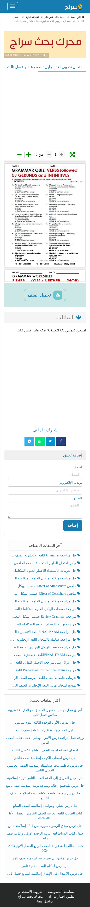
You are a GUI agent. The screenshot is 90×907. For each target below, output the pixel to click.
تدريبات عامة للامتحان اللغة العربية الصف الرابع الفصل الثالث (43, 678)
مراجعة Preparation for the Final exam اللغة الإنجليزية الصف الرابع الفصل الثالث (43, 670)
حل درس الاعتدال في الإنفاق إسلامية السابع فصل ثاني (45, 873)
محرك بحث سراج (30, 896)
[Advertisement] (45, 109)
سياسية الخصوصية (61, 892)
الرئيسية (76, 17)
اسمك (77, 467)
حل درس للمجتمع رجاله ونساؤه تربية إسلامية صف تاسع (45, 785)
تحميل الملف (40, 295)
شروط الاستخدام (30, 892)
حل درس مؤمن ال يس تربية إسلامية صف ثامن (45, 858)
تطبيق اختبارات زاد (61, 896)
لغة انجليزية (32, 17)
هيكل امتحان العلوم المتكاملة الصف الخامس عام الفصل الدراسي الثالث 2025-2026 (43, 563)
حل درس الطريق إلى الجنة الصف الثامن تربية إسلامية (45, 778)
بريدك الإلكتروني (70, 482)
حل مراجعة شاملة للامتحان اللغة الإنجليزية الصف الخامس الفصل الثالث (43, 639)
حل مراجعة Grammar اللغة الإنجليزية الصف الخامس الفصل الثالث (43, 555)
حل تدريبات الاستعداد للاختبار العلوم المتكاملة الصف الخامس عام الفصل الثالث (43, 570)
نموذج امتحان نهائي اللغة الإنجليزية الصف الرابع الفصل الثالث (43, 685)
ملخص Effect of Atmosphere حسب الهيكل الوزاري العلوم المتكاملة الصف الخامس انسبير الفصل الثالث (43, 586)
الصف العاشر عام (54, 17)
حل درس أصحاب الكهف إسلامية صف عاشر (45, 758)
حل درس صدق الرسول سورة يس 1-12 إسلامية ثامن (45, 826)
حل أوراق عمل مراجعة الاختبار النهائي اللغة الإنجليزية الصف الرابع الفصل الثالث (43, 662)
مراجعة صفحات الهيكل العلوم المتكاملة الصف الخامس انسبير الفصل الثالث (43, 609)
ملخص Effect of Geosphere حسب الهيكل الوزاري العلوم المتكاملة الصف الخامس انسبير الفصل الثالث (43, 593)
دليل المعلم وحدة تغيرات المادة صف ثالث (45, 730)
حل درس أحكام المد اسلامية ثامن (45, 866)
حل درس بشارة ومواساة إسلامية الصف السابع (45, 806)
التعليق (77, 498)
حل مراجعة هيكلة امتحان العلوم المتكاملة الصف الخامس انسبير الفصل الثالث (43, 578)
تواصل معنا (45, 901)
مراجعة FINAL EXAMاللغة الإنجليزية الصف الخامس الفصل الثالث (43, 655)
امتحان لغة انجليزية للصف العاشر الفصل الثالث (45, 750)
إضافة (72, 525)
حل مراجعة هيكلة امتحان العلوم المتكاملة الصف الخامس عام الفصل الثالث (43, 601)
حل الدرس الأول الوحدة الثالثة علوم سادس (45, 722)
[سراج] (73, 6)
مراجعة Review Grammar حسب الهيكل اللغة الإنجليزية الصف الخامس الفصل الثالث (43, 616)
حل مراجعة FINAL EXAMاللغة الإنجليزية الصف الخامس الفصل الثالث (43, 632)
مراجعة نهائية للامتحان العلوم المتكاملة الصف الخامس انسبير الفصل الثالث (43, 624)
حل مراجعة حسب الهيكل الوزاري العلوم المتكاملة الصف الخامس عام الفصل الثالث (43, 647)
